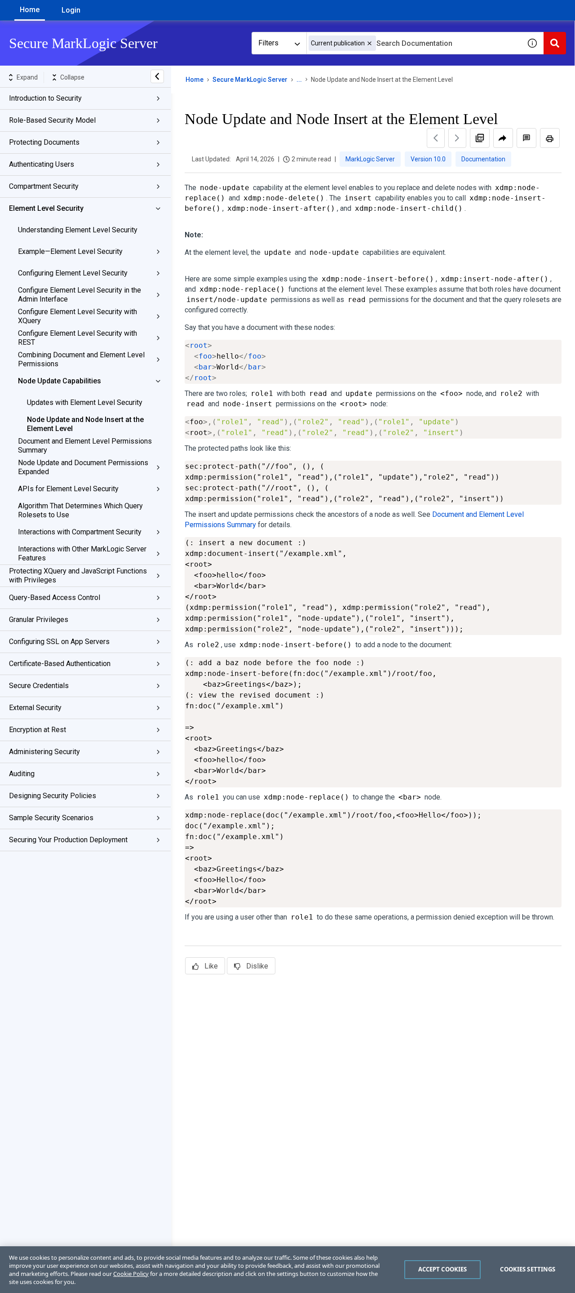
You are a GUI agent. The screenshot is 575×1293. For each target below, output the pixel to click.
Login (71, 10)
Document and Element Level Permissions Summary (85, 445)
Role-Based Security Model (52, 120)
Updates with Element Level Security (84, 402)
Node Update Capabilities (59, 381)
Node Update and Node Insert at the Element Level (85, 424)
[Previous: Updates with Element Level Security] (436, 138)
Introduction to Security (45, 98)
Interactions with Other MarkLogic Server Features (82, 553)
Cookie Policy (131, 1274)
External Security (35, 707)
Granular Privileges (38, 619)
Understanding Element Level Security (77, 230)
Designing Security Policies (52, 795)
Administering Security (44, 751)
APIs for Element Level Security (68, 488)
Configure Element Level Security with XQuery (77, 316)
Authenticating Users (41, 164)
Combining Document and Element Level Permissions (81, 359)
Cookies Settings (527, 1269)
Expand (27, 77)
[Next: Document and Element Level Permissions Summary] (457, 138)
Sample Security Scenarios (51, 817)
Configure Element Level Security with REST (77, 338)
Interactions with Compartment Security (80, 532)
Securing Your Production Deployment (68, 839)
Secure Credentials (39, 685)
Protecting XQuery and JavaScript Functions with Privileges (78, 575)
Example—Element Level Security (70, 251)
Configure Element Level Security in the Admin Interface (79, 294)
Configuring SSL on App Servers (59, 641)
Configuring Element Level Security (73, 273)
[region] (287, 1269)
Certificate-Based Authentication (60, 663)
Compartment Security (44, 186)
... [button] (299, 79)
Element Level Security (46, 208)
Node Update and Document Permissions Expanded (83, 467)
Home (30, 9)
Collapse (72, 77)
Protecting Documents (44, 142)
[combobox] (413, 43)
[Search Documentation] (555, 43)
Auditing (22, 773)
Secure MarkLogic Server (250, 79)
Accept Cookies (442, 1269)
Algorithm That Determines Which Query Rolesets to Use (80, 510)
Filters (268, 43)
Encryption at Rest (37, 729)
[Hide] (157, 76)
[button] (369, 43)
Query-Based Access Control (54, 597)
